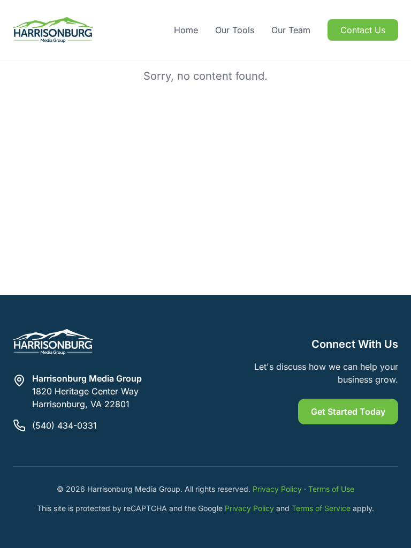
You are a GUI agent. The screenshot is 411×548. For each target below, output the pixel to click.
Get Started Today (348, 411)
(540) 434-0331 (64, 425)
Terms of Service (321, 508)
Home (186, 30)
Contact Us (362, 30)
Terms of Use (331, 488)
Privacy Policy (277, 488)
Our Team (290, 30)
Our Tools (234, 30)
